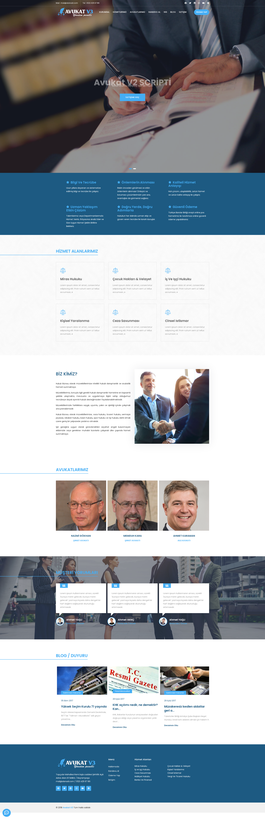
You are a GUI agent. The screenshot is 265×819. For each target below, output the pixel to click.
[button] (130, 168)
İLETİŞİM (182, 12)
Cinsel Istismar (174, 773)
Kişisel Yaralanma (175, 769)
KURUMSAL (104, 12)
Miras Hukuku (141, 766)
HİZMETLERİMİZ (120, 12)
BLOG (173, 12)
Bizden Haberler (172, 696)
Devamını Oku (67, 727)
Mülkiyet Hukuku (142, 776)
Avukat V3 (68, 807)
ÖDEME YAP (201, 12)
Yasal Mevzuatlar (69, 691)
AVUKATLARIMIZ (137, 12)
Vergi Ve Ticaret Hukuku (178, 776)
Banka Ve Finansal (143, 779)
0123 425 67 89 (93, 3)
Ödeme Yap (114, 775)
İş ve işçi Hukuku (142, 769)
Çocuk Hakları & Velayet (178, 766)
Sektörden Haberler (123, 693)
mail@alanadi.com (69, 3)
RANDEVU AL (154, 12)
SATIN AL (132, 97)
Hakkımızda (113, 766)
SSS (165, 12)
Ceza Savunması (143, 773)
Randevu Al (113, 771)
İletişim (111, 779)
